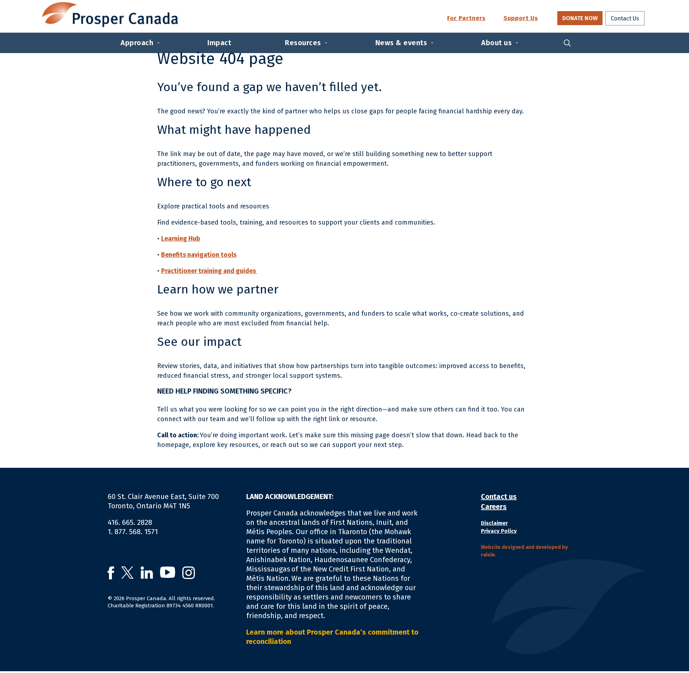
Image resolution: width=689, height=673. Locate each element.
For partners (466, 18)
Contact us (499, 496)
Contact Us (625, 18)
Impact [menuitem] (219, 42)
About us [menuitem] (496, 42)
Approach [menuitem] (137, 42)
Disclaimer (494, 523)
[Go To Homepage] (110, 14)
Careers (494, 506)
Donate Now (579, 18)
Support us (520, 18)
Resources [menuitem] (303, 42)
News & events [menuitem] (401, 42)
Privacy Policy (499, 531)
